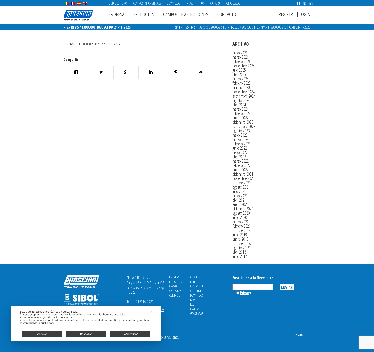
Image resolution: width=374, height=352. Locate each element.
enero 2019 (240, 239)
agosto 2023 (241, 131)
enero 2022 (240, 170)
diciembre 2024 (242, 87)
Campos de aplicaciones (185, 14)
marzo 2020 (240, 222)
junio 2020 (239, 217)
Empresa (116, 14)
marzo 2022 (240, 161)
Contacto (226, 14)
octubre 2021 (241, 183)
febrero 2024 (241, 113)
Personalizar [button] (130, 334)
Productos (143, 14)
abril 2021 (239, 200)
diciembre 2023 (242, 122)
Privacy (245, 292)
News (190, 3)
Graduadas (233, 3)
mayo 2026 (240, 53)
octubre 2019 (241, 230)
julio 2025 (239, 70)
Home (176, 27)
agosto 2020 (241, 213)
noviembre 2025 (243, 66)
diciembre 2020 (242, 209)
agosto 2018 (241, 248)
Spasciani (78, 15)
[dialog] (86, 323)
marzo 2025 (240, 79)
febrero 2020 (241, 226)
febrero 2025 (241, 83)
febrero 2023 (241, 144)
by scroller (300, 334)
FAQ (202, 3)
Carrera (215, 3)
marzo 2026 (240, 57)
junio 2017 (239, 256)
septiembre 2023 (243, 126)
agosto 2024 (241, 100)
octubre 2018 (241, 243)
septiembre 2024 (243, 96)
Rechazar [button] (86, 334)
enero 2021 (240, 204)
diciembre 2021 (242, 174)
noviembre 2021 (243, 178)
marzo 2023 (240, 139)
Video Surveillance (167, 337)
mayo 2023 (240, 135)
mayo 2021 (240, 196)
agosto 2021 (241, 187)
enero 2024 (240, 118)
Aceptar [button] (42, 334)
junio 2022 (239, 148)
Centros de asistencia (147, 3)
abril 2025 (239, 74)
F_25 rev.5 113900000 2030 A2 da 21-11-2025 (211, 27)
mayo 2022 (240, 152)
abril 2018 (239, 252)
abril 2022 (239, 157)
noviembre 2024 (243, 92)
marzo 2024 (240, 109)
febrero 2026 (241, 61)
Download (174, 3)
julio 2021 (239, 191)
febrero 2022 (241, 165)
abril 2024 (239, 105)
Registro (287, 14)
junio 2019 (239, 235)
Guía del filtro (117, 3)
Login (305, 14)
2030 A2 (246, 27)
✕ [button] (151, 311)
